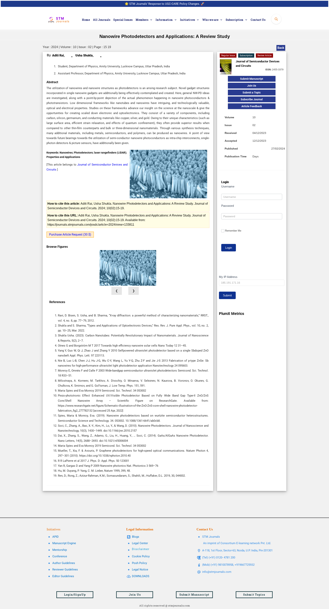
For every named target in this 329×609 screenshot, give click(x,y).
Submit (227, 295)
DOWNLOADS (140, 576)
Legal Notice (140, 569)
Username (227, 186)
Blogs (135, 536)
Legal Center (140, 543)
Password (227, 205)
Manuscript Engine (64, 543)
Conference (59, 556)
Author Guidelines (63, 563)
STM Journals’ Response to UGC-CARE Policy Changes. (164, 4)
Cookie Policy (141, 556)
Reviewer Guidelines (65, 569)
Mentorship (59, 550)
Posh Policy (139, 563)
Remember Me (233, 230)
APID (55, 536)
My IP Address (228, 276)
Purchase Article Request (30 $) (70, 234)
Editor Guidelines (63, 576)
